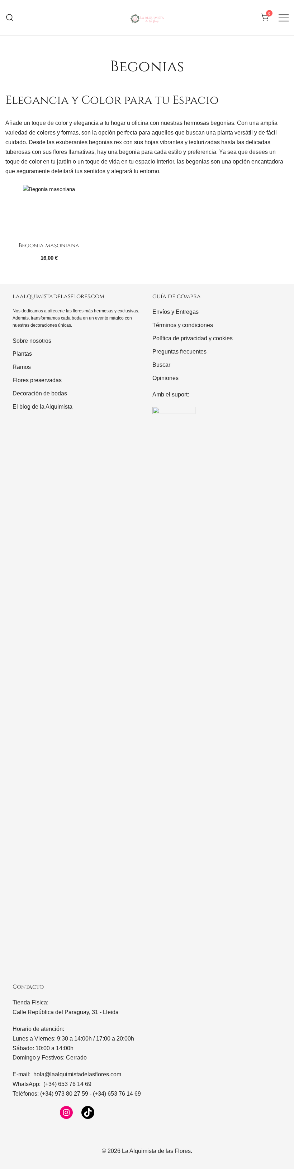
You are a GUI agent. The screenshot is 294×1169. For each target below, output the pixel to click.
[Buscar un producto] (9, 18)
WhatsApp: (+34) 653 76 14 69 (52, 1084)
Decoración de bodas (40, 393)
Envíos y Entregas (175, 312)
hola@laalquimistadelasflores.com (77, 1074)
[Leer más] (49, 211)
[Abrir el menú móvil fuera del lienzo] (284, 18)
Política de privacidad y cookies (192, 338)
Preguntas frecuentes (179, 352)
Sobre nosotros (32, 341)
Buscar (161, 365)
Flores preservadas (37, 380)
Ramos (22, 367)
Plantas (22, 354)
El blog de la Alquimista (42, 407)
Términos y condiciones (182, 325)
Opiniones (165, 378)
